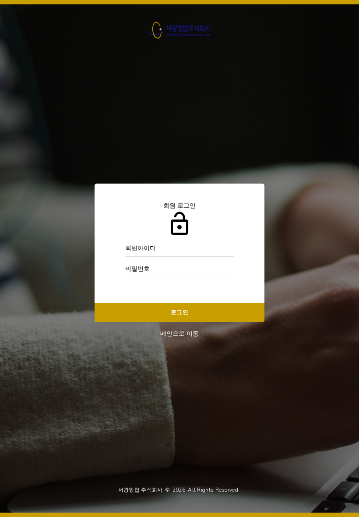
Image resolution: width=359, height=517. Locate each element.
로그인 (180, 312)
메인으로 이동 (179, 333)
